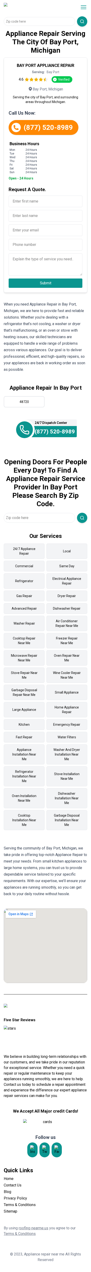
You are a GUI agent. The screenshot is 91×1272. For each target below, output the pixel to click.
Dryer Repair (67, 596)
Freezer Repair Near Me (67, 640)
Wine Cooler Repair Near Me (67, 675)
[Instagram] (32, 1149)
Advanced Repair (24, 608)
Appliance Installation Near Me (24, 754)
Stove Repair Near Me (24, 675)
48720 (24, 402)
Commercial (24, 566)
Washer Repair (24, 623)
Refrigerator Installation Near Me (24, 776)
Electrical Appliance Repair (66, 581)
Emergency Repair (66, 724)
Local (67, 551)
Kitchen (24, 724)
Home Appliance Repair (67, 709)
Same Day (66, 566)
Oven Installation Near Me (24, 798)
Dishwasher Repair (66, 608)
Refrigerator (24, 581)
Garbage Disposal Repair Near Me (24, 692)
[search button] (82, 21)
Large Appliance (24, 710)
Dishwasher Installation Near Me (67, 798)
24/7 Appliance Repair (24, 551)
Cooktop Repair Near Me (24, 640)
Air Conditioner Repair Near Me (67, 623)
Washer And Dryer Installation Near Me (66, 754)
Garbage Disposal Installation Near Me (67, 820)
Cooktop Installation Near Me (24, 820)
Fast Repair (24, 737)
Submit (45, 283)
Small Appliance (67, 692)
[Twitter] (44, 1149)
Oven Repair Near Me (67, 658)
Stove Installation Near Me (67, 776)
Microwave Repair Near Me (24, 658)
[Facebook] (57, 1149)
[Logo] (33, 7)
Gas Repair (24, 596)
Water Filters (67, 737)
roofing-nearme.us (33, 1228)
